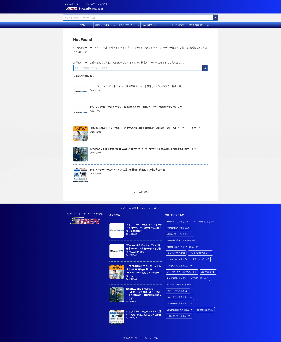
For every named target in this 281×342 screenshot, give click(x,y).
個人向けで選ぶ (176, 253)
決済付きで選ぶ (200, 259)
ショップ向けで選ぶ (177, 259)
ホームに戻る (141, 192)
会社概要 (132, 208)
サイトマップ (145, 208)
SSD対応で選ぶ (199, 278)
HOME (82, 24)
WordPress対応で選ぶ (179, 284)
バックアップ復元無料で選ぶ (181, 272)
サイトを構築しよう (203, 221)
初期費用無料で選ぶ (178, 228)
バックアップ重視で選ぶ (180, 265)
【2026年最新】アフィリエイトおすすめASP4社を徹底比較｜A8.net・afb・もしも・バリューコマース (145, 127)
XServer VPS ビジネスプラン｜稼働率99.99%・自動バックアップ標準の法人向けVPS (136, 107)
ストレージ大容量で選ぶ (179, 303)
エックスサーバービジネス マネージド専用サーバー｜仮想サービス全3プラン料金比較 (135, 86)
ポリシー (157, 208)
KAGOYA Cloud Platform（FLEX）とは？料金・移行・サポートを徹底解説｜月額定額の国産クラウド (144, 148)
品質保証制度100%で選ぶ (179, 310)
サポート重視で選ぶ (178, 291)
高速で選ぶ (208, 272)
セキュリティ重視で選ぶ (179, 297)
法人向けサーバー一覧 (152, 24)
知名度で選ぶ (205, 310)
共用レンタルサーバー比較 (106, 24)
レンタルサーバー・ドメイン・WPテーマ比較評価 (83, 214)
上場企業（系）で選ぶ (179, 316)
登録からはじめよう (178, 221)
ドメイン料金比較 (175, 24)
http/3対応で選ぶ (176, 278)
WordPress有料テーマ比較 (200, 24)
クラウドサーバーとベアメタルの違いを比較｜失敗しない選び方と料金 (127, 169)
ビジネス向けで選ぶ (200, 253)
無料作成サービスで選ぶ (179, 234)
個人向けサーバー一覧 (129, 24)
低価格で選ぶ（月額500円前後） (183, 247)
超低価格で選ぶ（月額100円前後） (183, 240)
